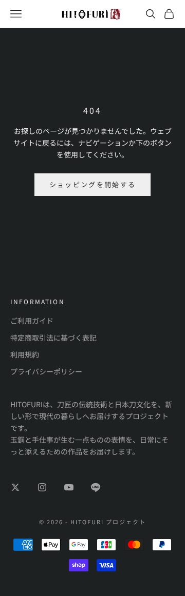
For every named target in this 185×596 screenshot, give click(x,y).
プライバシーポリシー (46, 371)
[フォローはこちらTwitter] (15, 487)
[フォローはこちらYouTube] (69, 487)
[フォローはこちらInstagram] (42, 487)
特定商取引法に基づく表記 (53, 337)
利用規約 (24, 354)
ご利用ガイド (31, 320)
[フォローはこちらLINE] (95, 487)
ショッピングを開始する (92, 184)
